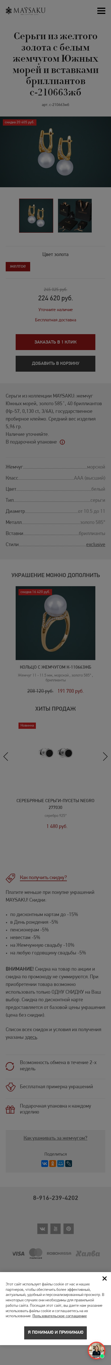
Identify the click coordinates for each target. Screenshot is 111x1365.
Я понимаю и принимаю (55, 1332)
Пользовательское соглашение (59, 1316)
